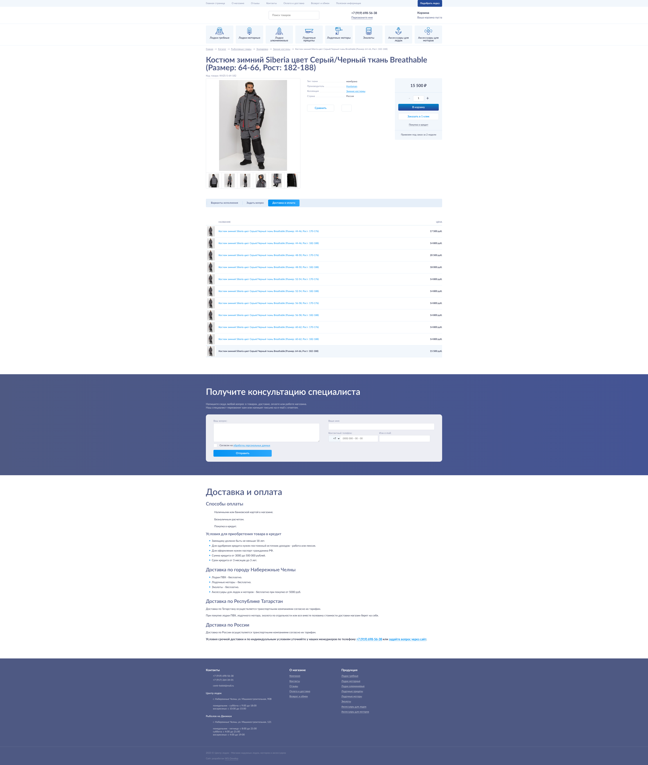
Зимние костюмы (355, 91)
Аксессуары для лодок (353, 707)
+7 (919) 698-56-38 (364, 13)
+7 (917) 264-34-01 (223, 680)
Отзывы (255, 3)
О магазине (238, 3)
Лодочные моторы (351, 696)
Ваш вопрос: (220, 421)
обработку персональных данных (251, 445)
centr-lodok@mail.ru (223, 686)
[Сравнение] (404, 3)
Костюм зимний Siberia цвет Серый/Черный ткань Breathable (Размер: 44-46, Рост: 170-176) (269, 231)
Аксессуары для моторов (355, 712)
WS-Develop (231, 758)
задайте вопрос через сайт (407, 639)
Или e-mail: (385, 433)
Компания (294, 676)
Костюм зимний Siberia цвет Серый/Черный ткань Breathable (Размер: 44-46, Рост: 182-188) (269, 243)
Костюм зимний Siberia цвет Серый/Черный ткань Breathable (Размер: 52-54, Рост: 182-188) (269, 291)
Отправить (242, 453)
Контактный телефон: (340, 433)
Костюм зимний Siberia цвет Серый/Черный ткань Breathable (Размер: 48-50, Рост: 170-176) (269, 255)
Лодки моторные (350, 681)
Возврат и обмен (320, 3)
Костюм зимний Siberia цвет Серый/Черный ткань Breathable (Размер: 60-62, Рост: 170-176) (269, 327)
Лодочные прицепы (352, 691)
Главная (215, 3)
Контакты (271, 3)
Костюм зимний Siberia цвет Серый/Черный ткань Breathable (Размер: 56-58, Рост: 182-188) (269, 315)
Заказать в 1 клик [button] (418, 116)
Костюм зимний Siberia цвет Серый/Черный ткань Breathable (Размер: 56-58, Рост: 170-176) (269, 303)
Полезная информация (348, 3)
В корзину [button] (418, 107)
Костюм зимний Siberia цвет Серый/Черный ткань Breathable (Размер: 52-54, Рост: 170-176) (269, 279)
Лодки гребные (349, 676)
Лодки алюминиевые (352, 686)
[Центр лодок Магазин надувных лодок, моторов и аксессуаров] (215, 15)
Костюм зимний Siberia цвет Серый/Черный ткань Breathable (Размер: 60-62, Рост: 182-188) (269, 339)
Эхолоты (346, 701)
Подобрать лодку (430, 3)
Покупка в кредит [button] (418, 125)
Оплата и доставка (294, 3)
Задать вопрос (255, 203)
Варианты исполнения (224, 203)
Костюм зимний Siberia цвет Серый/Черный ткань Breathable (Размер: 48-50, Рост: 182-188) (269, 267)
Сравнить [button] (321, 108)
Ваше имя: (334, 421)
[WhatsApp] (381, 13)
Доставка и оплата (283, 203)
